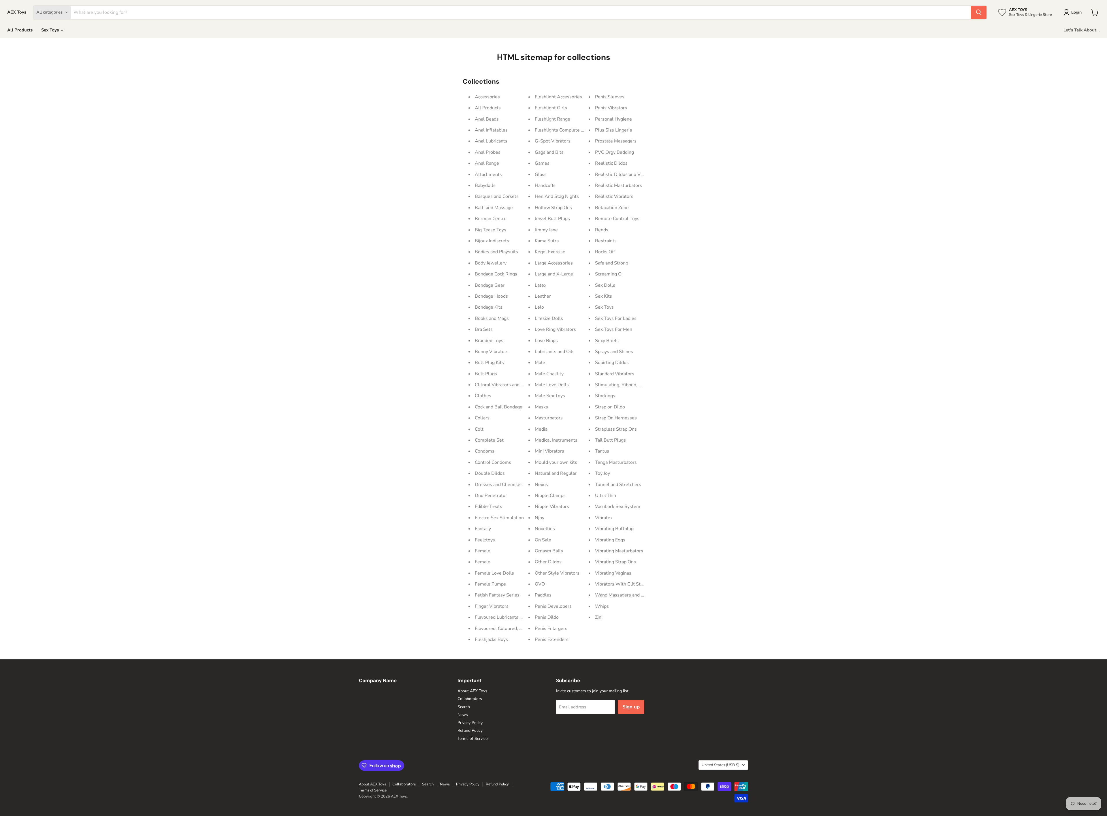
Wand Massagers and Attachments (631, 595)
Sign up (631, 707)
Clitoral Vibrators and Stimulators (510, 385)
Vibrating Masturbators (619, 551)
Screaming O (608, 274)
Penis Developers (553, 606)
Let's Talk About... (1081, 30)
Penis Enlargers (551, 628)
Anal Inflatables (491, 130)
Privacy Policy (470, 722)
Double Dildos (490, 473)
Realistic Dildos (611, 163)
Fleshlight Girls (551, 108)
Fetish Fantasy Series (497, 595)
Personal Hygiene (613, 119)
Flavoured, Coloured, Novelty (505, 628)
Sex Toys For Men (613, 329)
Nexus (541, 484)
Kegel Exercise (550, 252)
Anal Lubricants (491, 141)
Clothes (483, 396)
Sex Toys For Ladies (616, 318)
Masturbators (549, 418)
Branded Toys (489, 340)
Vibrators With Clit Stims (621, 584)
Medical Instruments (556, 440)
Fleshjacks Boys (491, 639)
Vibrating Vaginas (613, 573)
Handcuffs (545, 185)
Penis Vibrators (611, 108)
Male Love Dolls (552, 385)
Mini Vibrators (549, 451)
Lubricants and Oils (555, 351)
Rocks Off (605, 252)
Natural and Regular (556, 473)
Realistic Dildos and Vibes (622, 174)
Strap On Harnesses (616, 418)
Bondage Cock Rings (496, 274)
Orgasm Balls (549, 551)
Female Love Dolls (494, 573)
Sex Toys (50, 30)
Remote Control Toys (617, 218)
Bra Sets (484, 329)
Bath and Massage (494, 208)
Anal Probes (487, 152)
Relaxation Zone (612, 208)
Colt (479, 429)
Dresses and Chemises (499, 484)
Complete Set (489, 440)
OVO (540, 584)
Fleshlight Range (552, 119)
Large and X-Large (554, 274)
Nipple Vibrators (552, 506)
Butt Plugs (486, 374)
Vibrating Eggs (610, 540)
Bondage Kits (488, 307)
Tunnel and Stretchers (618, 484)
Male (540, 362)
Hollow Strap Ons (553, 208)
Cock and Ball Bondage (498, 407)
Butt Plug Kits (489, 362)
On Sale (543, 540)
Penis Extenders (551, 639)
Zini (599, 617)
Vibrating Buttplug (614, 529)
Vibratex (604, 518)
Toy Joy (602, 473)
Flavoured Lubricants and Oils (505, 617)
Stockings (605, 396)
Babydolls (485, 185)
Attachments (488, 174)
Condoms (484, 451)
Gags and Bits (549, 152)
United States (720, 765)
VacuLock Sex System (617, 506)
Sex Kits (603, 296)
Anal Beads (487, 119)
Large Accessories (554, 263)
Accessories (487, 97)
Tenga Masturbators (616, 462)
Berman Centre (491, 218)
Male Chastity (549, 374)
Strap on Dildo (610, 407)
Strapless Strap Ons (616, 429)
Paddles (543, 595)
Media (541, 429)
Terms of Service (472, 738)
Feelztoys (485, 540)
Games (542, 163)
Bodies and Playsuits (496, 252)
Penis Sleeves (609, 97)
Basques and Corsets (497, 196)
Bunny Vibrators (492, 351)
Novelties (545, 529)
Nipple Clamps (550, 495)
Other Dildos (548, 562)
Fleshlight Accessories (558, 97)
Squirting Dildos (612, 362)
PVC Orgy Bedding (614, 152)
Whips (602, 606)
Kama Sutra (547, 241)
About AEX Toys (472, 691)
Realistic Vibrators (614, 196)
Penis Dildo (547, 617)
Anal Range (487, 163)
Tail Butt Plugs (610, 440)
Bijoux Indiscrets (492, 241)
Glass (541, 174)
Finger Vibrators (492, 606)
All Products (20, 30)
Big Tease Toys (490, 230)
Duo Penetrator (491, 495)
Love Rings (546, 340)
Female (482, 551)
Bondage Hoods (491, 296)
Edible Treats (488, 506)
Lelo (539, 307)
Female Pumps (490, 584)
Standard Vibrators (614, 374)
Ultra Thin (605, 495)
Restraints (606, 241)
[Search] (978, 12)
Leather (543, 296)
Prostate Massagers (616, 141)
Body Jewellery (491, 263)
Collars (482, 418)
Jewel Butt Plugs (552, 218)
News (463, 714)
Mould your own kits (556, 462)
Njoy (539, 518)
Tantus (602, 451)
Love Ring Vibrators (555, 329)
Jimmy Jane (546, 230)
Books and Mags (492, 318)
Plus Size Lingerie (613, 130)
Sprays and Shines (614, 351)
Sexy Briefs (607, 340)
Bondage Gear (489, 285)
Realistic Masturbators (618, 185)
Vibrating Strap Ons (615, 562)
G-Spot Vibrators (553, 141)
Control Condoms (493, 462)
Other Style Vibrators (557, 573)
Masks (541, 407)
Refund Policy (470, 730)
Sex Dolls (605, 285)
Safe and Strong (611, 263)
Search (464, 707)
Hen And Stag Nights (557, 196)
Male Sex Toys (550, 396)
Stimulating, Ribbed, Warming (626, 385)
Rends (601, 230)
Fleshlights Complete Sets (562, 130)
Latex (540, 285)
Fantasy (483, 529)
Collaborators (470, 698)
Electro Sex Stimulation (499, 518)
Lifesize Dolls (549, 318)
